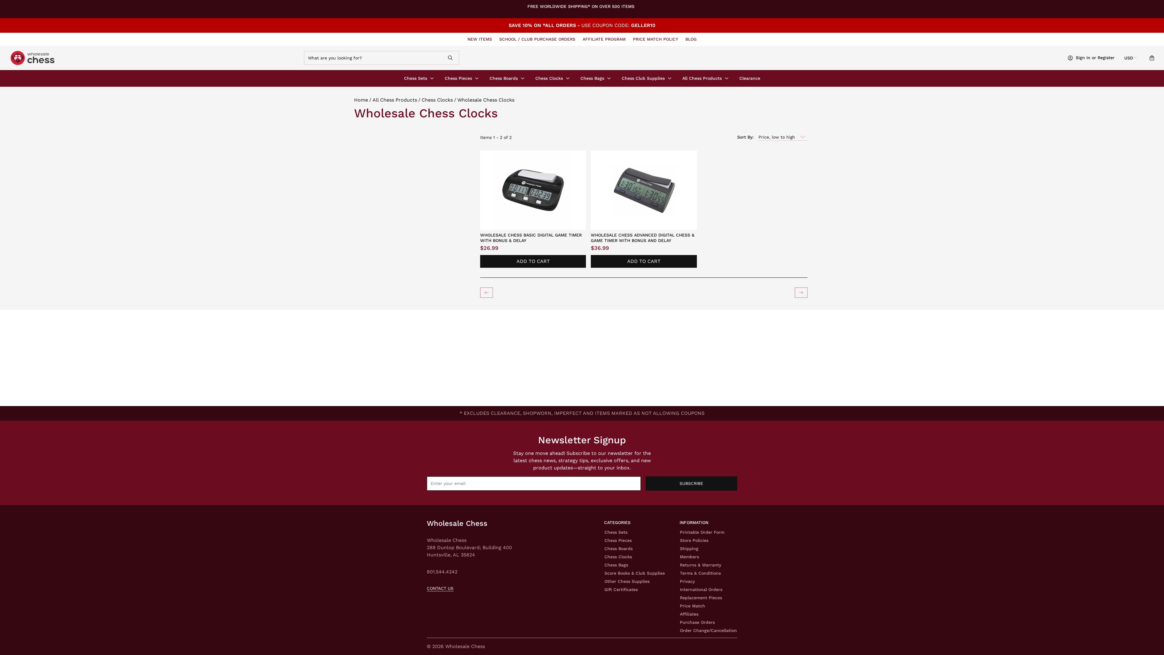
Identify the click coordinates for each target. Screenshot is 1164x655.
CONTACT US (440, 588)
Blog (691, 39)
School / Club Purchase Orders (537, 39)
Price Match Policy (655, 39)
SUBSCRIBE (691, 483)
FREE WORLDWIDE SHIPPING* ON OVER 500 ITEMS (580, 6)
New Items (479, 39)
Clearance (749, 78)
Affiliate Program (604, 39)
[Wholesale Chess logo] (122, 58)
